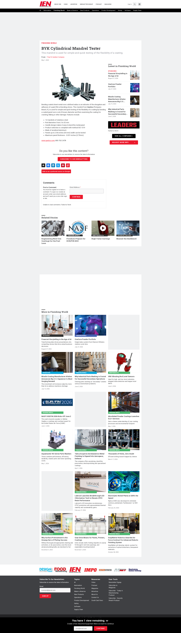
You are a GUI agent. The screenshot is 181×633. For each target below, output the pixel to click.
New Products (98, 235)
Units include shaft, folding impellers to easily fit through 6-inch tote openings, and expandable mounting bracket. (90, 545)
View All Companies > (124, 136)
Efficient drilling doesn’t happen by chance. (122, 456)
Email (41, 586)
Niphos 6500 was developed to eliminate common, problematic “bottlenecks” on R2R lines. (123, 503)
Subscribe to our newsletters (73, 159)
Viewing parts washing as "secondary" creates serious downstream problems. (90, 383)
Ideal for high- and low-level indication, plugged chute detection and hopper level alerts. (122, 381)
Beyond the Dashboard (126, 239)
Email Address (75, 187)
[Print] (43, 165)
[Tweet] (58, 165)
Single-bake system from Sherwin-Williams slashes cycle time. (89, 343)
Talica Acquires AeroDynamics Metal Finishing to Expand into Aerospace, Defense (89, 456)
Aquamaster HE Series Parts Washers (56, 454)
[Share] (48, 165)
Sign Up (45, 596)
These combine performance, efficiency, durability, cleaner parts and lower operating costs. (56, 459)
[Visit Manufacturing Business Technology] (134, 570)
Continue (101, 628)
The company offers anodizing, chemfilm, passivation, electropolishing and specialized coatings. (90, 463)
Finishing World (49, 43)
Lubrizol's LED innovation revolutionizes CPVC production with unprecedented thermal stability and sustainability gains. (90, 505)
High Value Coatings (100, 239)
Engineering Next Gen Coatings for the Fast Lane (51, 241)
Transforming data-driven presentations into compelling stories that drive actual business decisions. (56, 344)
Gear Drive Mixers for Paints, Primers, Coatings (90, 539)
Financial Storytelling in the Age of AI (117, 74)
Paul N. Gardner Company (55, 57)
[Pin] (63, 165)
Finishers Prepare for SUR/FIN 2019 (75, 240)
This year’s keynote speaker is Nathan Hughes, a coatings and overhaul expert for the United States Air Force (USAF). (56, 421)
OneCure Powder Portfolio (115, 85)
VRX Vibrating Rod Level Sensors (121, 376)
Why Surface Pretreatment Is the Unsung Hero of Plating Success (54, 539)
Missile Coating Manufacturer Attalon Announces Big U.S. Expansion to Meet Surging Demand (117, 99)
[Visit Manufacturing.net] (120, 570)
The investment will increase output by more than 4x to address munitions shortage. (56, 385)
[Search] (135, 4)
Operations (46, 372)
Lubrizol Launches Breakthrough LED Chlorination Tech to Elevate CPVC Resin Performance (89, 498)
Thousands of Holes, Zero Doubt (121, 454)
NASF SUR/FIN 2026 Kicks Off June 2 (56, 416)
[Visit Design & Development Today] (46, 570)
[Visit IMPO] (90, 570)
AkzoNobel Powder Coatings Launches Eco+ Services (123, 417)
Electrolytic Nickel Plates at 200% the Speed (123, 497)
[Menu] (139, 4)
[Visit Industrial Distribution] (105, 570)
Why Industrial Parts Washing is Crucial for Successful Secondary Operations (117, 111)
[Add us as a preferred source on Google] (68, 165)
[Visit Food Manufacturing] (60, 570)
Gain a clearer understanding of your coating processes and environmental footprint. (123, 422)
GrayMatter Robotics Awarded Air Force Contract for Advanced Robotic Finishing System (123, 540)
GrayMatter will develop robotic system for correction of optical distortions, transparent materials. (123, 547)
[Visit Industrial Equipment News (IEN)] (75, 570)
